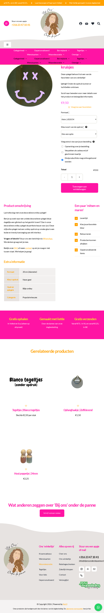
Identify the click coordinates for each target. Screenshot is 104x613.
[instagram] (81, 569)
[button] (79, 107)
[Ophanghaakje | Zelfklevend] (78, 382)
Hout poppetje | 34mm (26, 473)
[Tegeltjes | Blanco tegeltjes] (26, 382)
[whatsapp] (87, 569)
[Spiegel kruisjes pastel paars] (29, 85)
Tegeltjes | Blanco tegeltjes (26, 409)
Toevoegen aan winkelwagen (79, 188)
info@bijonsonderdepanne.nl (91, 561)
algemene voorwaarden (74, 609)
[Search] (98, 24)
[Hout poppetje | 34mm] (26, 445)
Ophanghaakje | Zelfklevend (78, 409)
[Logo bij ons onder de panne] (52, 9)
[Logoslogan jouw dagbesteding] (89, 582)
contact (28, 248)
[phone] (81, 575)
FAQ (16, 248)
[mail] (94, 569)
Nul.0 (65, 604)
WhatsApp (47, 238)
